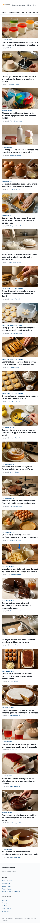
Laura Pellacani (14, 472)
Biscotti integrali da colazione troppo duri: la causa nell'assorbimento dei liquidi (18, 293)
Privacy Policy (6, 908)
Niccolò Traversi (15, 299)
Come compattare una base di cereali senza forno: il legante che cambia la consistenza (18, 220)
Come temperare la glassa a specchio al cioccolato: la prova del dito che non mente (19, 817)
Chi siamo (5, 900)
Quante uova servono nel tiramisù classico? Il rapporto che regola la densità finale (17, 676)
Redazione (5, 903)
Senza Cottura (7, 181)
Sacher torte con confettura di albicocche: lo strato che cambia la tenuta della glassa (17, 605)
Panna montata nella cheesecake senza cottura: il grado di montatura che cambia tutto (19, 257)
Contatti (4, 905)
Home (4, 12)
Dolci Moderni (27, 12)
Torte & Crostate (8, 427)
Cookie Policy (6, 911)
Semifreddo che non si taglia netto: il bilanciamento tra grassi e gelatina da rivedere (18, 781)
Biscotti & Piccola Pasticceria (12, 288)
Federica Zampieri (15, 48)
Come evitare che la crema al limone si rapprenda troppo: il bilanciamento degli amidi (19, 432)
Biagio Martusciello (15, 155)
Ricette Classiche (14, 12)
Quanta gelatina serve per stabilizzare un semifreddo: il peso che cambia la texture (19, 79)
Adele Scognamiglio (16, 121)
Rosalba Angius (14, 367)
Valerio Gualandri (15, 84)
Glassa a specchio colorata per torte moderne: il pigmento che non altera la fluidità (19, 115)
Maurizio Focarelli (15, 540)
